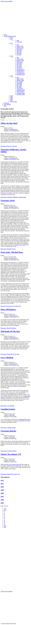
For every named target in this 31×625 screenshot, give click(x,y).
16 (4, 523)
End (5, 527)
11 (4, 515)
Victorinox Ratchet (8, 431)
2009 (2, 490)
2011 (2, 483)
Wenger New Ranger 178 (11, 454)
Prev (5, 510)
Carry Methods (7, 358)
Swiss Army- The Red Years (12, 252)
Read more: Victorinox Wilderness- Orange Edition (13, 197)
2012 (2, 480)
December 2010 (13, 158)
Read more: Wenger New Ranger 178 (10, 474)
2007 (2, 496)
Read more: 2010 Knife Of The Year (10, 354)
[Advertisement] (15, 17)
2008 (2, 493)
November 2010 (13, 129)
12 (4, 517)
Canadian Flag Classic (20, 244)
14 (4, 520)
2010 (2, 487)
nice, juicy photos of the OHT (14, 464)
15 (4, 521)
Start (5, 508)
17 (4, 524)
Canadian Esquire (8, 409)
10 (4, 514)
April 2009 (11, 415)
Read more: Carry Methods (7, 405)
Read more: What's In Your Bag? (9, 146)
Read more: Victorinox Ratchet (8, 451)
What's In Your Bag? (9, 123)
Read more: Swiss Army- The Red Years (11, 306)
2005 (2, 503)
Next (5, 525)
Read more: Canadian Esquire (8, 427)
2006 (2, 500)
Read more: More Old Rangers (8, 328)
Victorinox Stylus (8, 200)
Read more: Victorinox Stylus (8, 249)
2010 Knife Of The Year (10, 331)
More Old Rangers (8, 309)
